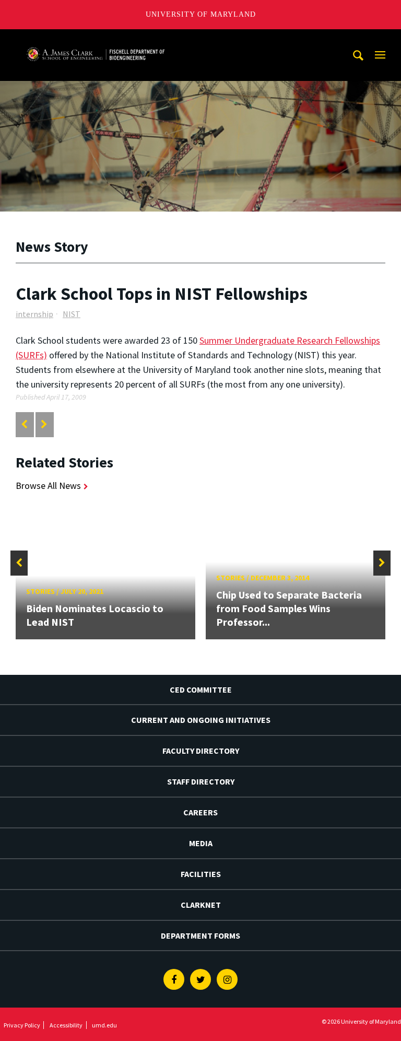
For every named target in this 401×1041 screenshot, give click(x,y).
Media (201, 843)
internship (34, 314)
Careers (200, 812)
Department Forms (200, 935)
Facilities (201, 874)
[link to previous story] (24, 424)
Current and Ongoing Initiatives (200, 720)
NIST (71, 314)
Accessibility (66, 1025)
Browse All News (48, 485)
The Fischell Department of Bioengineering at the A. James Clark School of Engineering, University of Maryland (95, 39)
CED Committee (201, 689)
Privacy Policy (22, 1025)
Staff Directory (200, 781)
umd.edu (104, 1025)
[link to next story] (44, 424)
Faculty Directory (200, 750)
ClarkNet (201, 904)
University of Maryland (201, 14)
